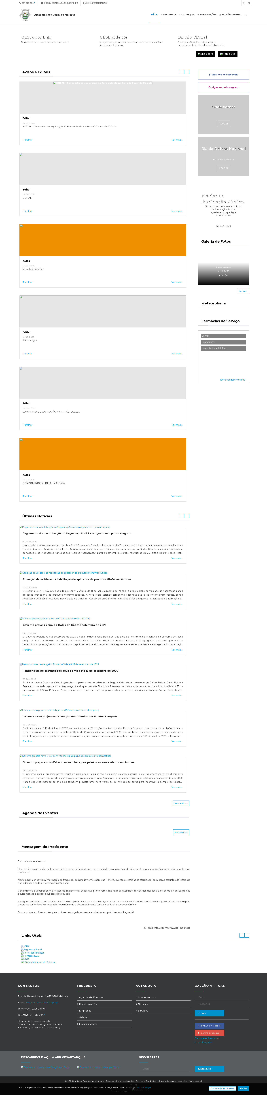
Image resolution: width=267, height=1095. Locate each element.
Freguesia (169, 14)
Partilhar (27, 139)
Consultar (81, 53)
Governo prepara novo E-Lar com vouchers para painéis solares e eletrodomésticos (78, 762)
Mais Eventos (181, 832)
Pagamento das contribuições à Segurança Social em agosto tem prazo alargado (77, 533)
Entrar (202, 1013)
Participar (160, 53)
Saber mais (223, 225)
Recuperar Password (207, 1038)
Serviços (142, 1010)
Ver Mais (243, 291)
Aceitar (243, 1088)
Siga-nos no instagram (224, 87)
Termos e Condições (146, 1081)
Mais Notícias (181, 803)
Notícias (142, 1004)
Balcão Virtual (231, 14)
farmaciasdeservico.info (232, 379)
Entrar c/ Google (209, 1033)
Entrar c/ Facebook (210, 1026)
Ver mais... (177, 139)
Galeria (82, 1017)
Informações (208, 14)
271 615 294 (27, 3)
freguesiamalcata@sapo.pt (60, 3)
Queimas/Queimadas (95, 3)
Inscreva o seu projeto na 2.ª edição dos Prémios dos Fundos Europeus (70, 716)
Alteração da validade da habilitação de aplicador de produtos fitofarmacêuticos (77, 579)
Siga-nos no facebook (224, 74)
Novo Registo (203, 1042)
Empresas (84, 1010)
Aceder (223, 123)
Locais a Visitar (87, 1024)
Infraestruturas (146, 997)
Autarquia (187, 14)
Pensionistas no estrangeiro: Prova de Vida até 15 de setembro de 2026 (70, 670)
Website (185, 53)
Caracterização (87, 1004)
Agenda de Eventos (90, 997)
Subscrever (204, 1069)
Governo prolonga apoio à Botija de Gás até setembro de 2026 (64, 625)
